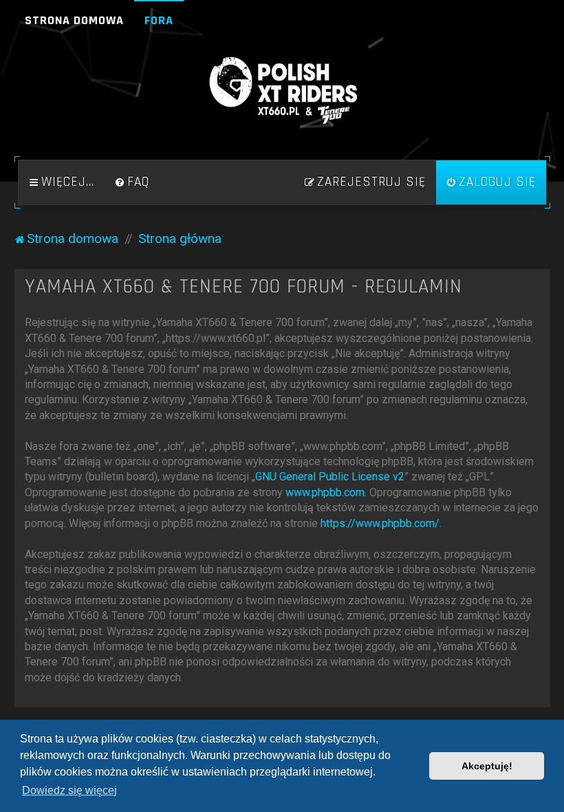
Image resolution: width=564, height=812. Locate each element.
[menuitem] (132, 182)
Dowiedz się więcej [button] (69, 790)
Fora (158, 20)
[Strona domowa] (282, 90)
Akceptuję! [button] (487, 765)
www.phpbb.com (325, 492)
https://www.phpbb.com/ (380, 523)
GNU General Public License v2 (329, 476)
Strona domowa (74, 20)
